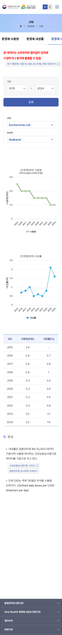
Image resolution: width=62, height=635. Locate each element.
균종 (9, 118)
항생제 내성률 (35, 39)
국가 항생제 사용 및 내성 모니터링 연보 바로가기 (31, 63)
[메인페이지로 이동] (28, 7)
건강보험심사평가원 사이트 (22, 465)
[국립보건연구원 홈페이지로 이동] (11, 7)
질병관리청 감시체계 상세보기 (23, 471)
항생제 (10, 132)
